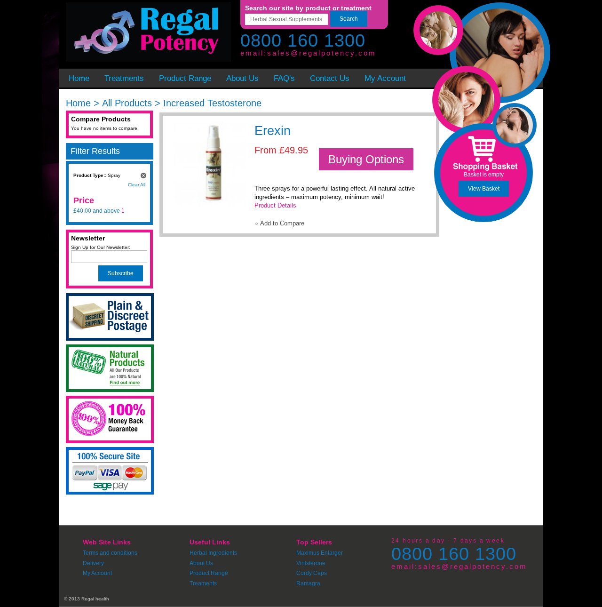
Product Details (275, 205)
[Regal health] (147, 33)
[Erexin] (207, 161)
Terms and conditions (110, 553)
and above (96, 211)
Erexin (272, 131)
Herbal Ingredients (213, 553)
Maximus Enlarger (319, 553)
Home (78, 103)
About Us (201, 563)
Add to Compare (282, 223)
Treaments (203, 583)
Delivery (93, 563)
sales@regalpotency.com (321, 53)
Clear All (136, 184)
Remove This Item (143, 175)
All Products (127, 103)
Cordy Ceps (311, 573)
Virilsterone (310, 563)
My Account (97, 573)
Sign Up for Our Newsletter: (100, 247)
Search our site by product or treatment (308, 8)
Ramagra (308, 583)
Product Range (209, 573)
